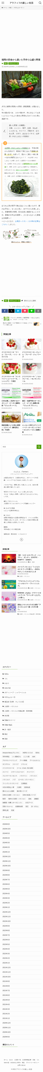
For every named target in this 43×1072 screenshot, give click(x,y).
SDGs (6, 674)
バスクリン (23, 776)
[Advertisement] (21, 32)
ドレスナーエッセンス (10, 776)
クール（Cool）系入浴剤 (25, 768)
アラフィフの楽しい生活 (21, 3)
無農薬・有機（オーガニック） (13, 802)
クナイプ (15, 764)
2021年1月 (6, 1018)
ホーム (6, 1059)
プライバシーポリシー (32, 1062)
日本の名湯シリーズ (29, 795)
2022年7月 (6, 935)
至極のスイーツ (9, 720)
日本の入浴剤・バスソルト (11, 795)
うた (6, 679)
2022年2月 (6, 958)
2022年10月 (7, 921)
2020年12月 (7, 1023)
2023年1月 (6, 907)
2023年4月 (6, 893)
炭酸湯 (36, 799)
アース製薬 (23, 760)
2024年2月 (6, 847)
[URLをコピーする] (38, 311)
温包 (29, 799)
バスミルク (6, 779)
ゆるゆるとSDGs (16, 1062)
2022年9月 (6, 926)
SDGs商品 (6, 756)
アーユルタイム (35, 760)
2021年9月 (6, 981)
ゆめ (33, 756)
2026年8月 (6, 824)
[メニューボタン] (3, 3)
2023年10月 (7, 866)
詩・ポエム (34, 806)
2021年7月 (6, 990)
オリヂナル (6, 764)
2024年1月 (6, 852)
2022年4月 (6, 949)
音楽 (6, 739)
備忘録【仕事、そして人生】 (14, 702)
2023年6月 (6, 884)
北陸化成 (27, 787)
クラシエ (24, 764)
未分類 (6, 716)
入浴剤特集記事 (26, 1059)
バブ (14, 779)
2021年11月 (7, 972)
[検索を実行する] (39, 447)
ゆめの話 (7, 688)
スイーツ (5, 772)
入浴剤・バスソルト (11, 706)
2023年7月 (6, 880)
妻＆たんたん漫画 (30, 301)
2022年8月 (6, 930)
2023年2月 (6, 903)
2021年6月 (6, 995)
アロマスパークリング (10, 760)
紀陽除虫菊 (19, 806)
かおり (6, 683)
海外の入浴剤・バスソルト (17, 799)
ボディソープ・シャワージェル (15, 692)
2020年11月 (7, 1027)
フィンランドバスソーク (10, 783)
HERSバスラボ (28, 753)
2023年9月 (6, 870)
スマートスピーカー (17, 772)
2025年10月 (7, 829)
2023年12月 (7, 856)
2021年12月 (7, 967)
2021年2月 (6, 1014)
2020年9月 (6, 1037)
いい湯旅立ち (16, 756)
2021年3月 (6, 1009)
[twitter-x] (21, 539)
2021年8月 (6, 986)
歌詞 (4, 799)
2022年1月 (6, 963)
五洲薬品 (24, 783)
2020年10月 (7, 1032)
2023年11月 (7, 861)
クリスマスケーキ (8, 768)
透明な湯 (5, 810)
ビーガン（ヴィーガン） (26, 779)
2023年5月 (6, 889)
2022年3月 (6, 954)
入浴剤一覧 (17, 1059)
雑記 (5, 63)
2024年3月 (6, 843)
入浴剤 (19, 787)
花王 (27, 806)
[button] (5, 311)
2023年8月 (6, 875)
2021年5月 (6, 1000)
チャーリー (30, 772)
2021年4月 (6, 1004)
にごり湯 (26, 756)
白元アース (29, 802)
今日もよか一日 (13, 63)
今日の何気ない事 (8, 787)
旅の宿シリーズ (22, 791)
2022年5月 (6, 944)
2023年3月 (6, 898)
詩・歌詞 (7, 729)
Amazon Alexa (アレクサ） (11, 753)
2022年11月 (7, 916)
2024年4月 (6, 838)
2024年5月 (6, 833)
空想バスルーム (8, 806)
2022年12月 (7, 912)
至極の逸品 (8, 725)
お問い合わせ (21, 1065)
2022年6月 (6, 940)
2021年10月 (7, 977)
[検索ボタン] (40, 3)
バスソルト (33, 776)
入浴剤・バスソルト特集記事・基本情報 (18, 711)
